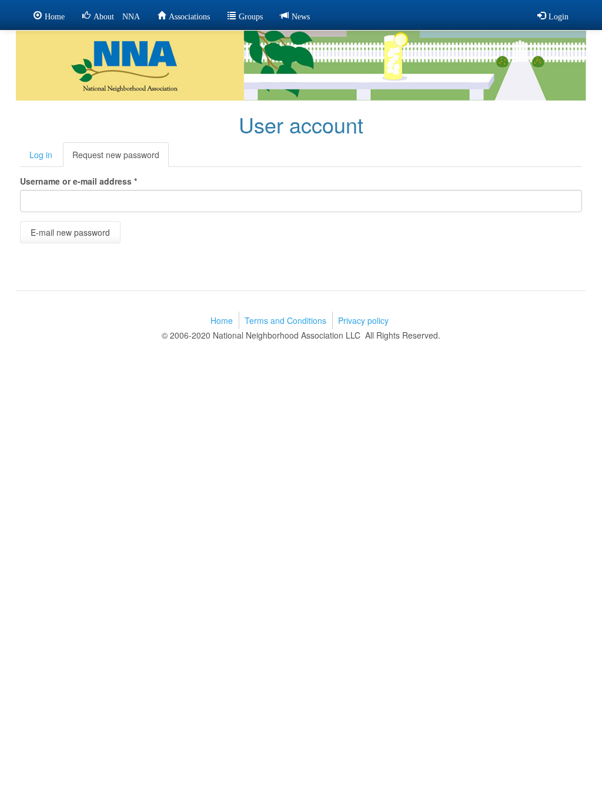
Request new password (120, 158)
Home (55, 15)
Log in (40, 154)
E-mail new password (70, 232)
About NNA (116, 15)
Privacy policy (363, 320)
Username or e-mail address (78, 181)
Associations (189, 15)
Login (558, 15)
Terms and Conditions (285, 320)
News (301, 15)
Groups (251, 15)
